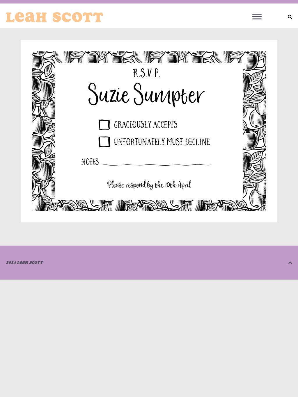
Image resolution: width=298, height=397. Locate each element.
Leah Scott (55, 17)
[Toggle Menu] (257, 16)
